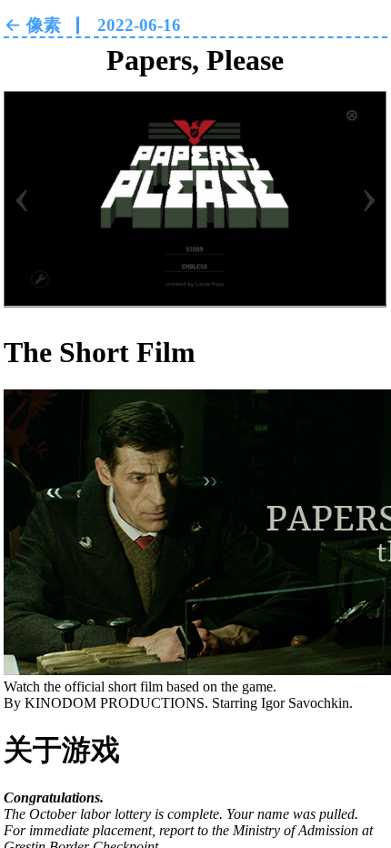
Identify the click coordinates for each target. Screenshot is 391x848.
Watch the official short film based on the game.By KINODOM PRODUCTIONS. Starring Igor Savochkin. (178, 695)
